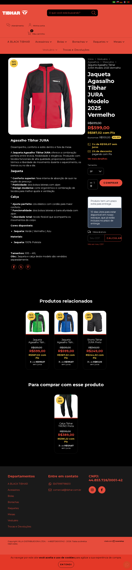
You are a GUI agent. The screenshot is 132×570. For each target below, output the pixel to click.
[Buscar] (94, 13)
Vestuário (49, 49)
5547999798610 (62, 483)
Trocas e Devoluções (76, 49)
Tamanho (92, 165)
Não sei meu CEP (96, 244)
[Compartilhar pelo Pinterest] (28, 268)
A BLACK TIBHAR (19, 41)
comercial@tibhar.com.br (67, 489)
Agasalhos (93, 62)
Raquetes (99, 41)
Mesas (118, 41)
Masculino (108, 62)
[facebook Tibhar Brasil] (9, 2)
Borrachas (79, 41)
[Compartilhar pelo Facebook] (14, 268)
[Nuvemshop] (114, 541)
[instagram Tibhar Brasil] (4, 2)
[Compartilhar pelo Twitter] (21, 268)
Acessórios (42, 41)
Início (91, 59)
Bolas (61, 41)
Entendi (66, 564)
